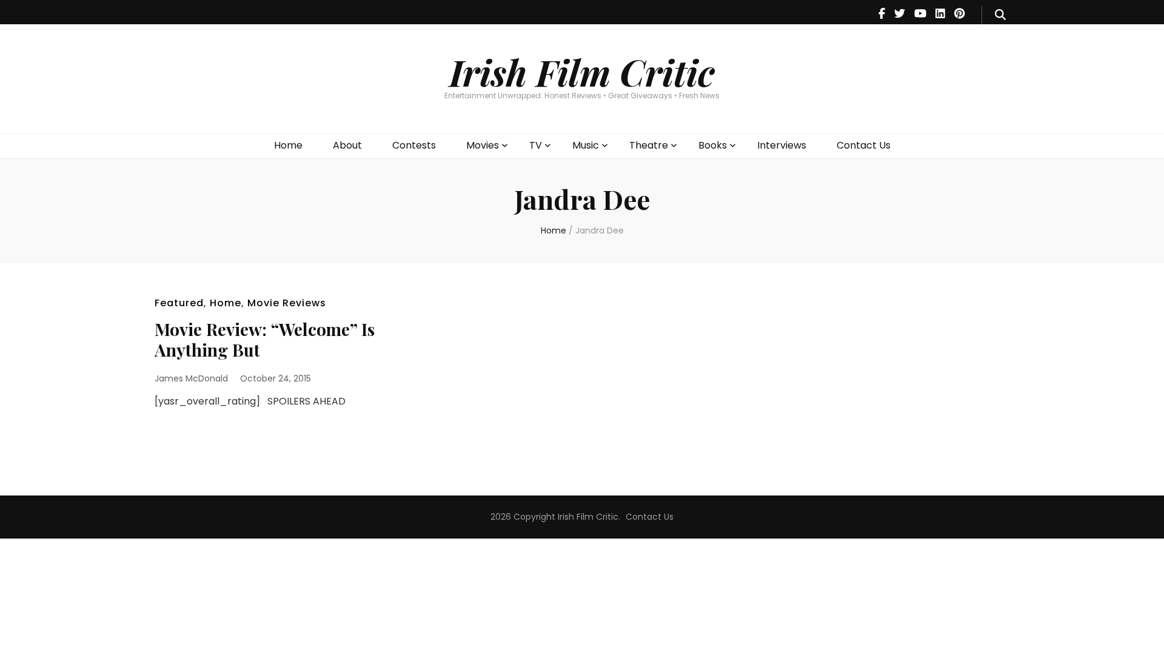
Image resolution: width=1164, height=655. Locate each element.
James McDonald (191, 378)
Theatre (648, 145)
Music (585, 145)
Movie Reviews (286, 303)
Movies (482, 145)
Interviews (781, 145)
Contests (414, 145)
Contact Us (864, 145)
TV (535, 145)
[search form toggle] (1000, 15)
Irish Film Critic (582, 71)
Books (712, 145)
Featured (179, 303)
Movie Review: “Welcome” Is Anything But (265, 339)
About (347, 145)
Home (288, 145)
